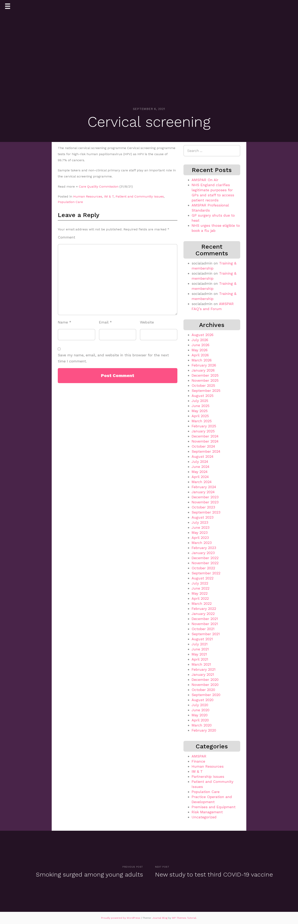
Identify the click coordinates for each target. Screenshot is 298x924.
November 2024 (205, 441)
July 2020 (200, 705)
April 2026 (200, 355)
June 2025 (200, 406)
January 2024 (203, 492)
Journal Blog (160, 917)
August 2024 (202, 456)
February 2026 (204, 365)
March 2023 (202, 542)
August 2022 (202, 578)
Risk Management (207, 812)
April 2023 (200, 537)
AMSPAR (199, 756)
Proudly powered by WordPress (121, 917)
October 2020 (203, 690)
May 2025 (200, 411)
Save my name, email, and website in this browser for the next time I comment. (113, 358)
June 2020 (200, 710)
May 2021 (199, 654)
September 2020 (206, 695)
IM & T (109, 196)
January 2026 (203, 370)
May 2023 (200, 532)
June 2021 (200, 649)
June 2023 (200, 527)
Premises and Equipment (214, 807)
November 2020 (205, 684)
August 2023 (202, 517)
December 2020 (205, 679)
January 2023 (203, 553)
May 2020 (200, 715)
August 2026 (202, 335)
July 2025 (200, 401)
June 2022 (200, 588)
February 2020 (204, 730)
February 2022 (204, 608)
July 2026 (200, 340)
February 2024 (204, 487)
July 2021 (200, 644)
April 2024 (200, 477)
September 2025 (206, 390)
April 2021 (200, 659)
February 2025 (204, 426)
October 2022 (203, 568)
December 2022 (205, 558)
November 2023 (205, 502)
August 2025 (202, 395)
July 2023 (200, 522)
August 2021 (202, 639)
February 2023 (204, 548)
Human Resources (87, 196)
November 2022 (205, 563)
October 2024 (203, 446)
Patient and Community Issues (140, 196)
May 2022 (200, 593)
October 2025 (203, 385)
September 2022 (206, 573)
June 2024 (200, 466)
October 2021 (203, 629)
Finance (198, 761)
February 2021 (203, 669)
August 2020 (202, 700)
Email (105, 322)
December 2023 (205, 497)
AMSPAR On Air (205, 180)
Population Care (70, 202)
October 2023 (203, 507)
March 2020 (202, 725)
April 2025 (200, 416)
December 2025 (205, 375)
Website (147, 322)
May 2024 (200, 472)
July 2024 (200, 461)
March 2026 (202, 360)
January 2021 (203, 674)
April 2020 (200, 720)
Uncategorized (204, 817)
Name (64, 322)
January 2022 (203, 613)
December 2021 (205, 619)
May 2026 (200, 350)
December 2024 (205, 436)
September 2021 (206, 634)
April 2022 (200, 598)
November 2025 (205, 380)
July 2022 (200, 583)
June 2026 (200, 345)
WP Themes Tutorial (184, 917)
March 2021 (201, 664)
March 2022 (202, 603)
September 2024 (206, 451)
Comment (66, 237)
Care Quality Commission (98, 186)
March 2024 (202, 482)
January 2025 (203, 431)
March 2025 (202, 421)
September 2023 (206, 512)
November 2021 (205, 624)
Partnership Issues (208, 776)
